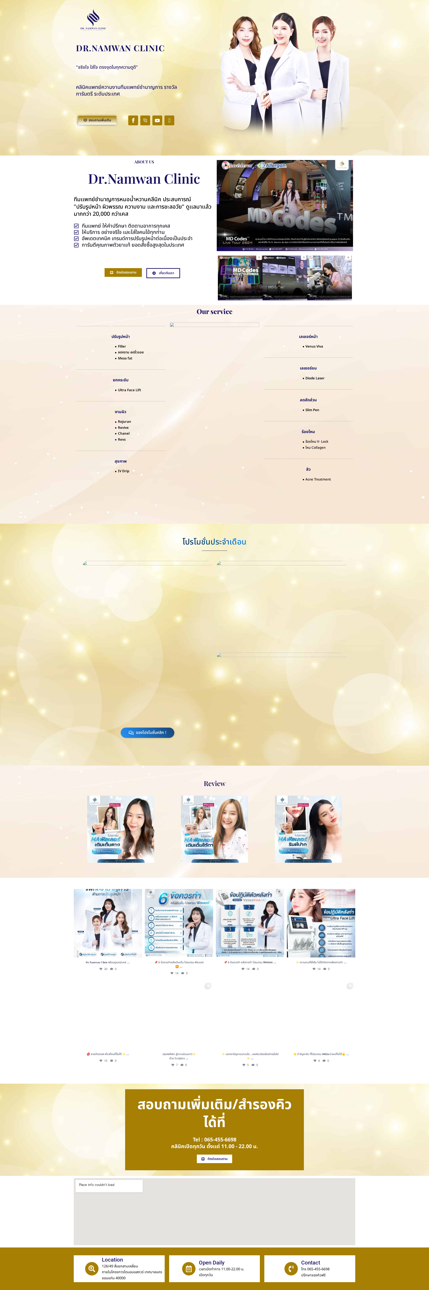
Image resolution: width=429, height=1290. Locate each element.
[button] (79, 832)
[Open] (108, 923)
